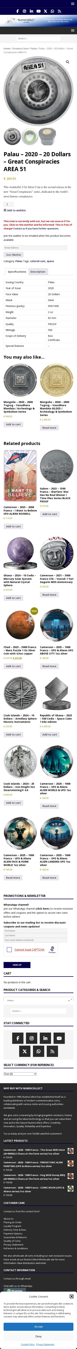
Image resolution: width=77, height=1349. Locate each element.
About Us (8, 1218)
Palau (33, 48)
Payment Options (13, 1233)
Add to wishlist (16, 210)
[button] (71, 1296)
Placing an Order (13, 1222)
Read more (49, 427)
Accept (38, 1326)
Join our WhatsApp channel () (27, 908)
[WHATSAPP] (52, 11)
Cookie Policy (28, 1344)
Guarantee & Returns (15, 1237)
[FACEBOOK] (18, 11)
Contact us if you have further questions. (36, 228)
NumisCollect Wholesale (37, 1259)
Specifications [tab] (17, 271)
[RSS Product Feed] (59, 11)
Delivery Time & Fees (15, 1229)
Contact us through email (17, 1278)
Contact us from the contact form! (22, 1211)
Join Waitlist (13, 254)
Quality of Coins (12, 1240)
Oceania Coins (20, 48)
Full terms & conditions (16, 1248)
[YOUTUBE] (38, 11)
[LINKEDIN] (31, 11)
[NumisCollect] (38, 24)
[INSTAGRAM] (24, 11)
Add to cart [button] (13, 424)
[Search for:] (38, 38)
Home (7, 48)
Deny (38, 1336)
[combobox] (38, 999)
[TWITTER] (45, 11)
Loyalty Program (12, 1226)
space (50, 261)
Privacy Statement (45, 1344)
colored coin (37, 261)
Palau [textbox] (37, 1000)
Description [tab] (37, 271)
